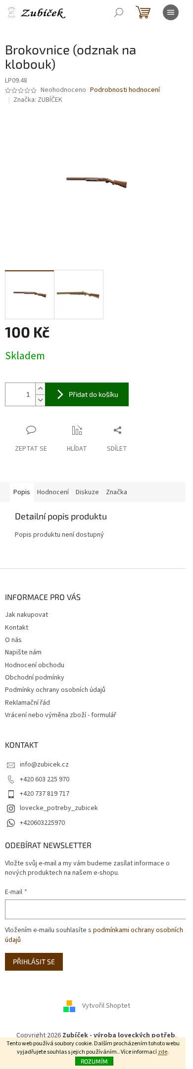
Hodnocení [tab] (53, 492)
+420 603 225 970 (44, 779)
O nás (13, 640)
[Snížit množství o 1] (40, 400)
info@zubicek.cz (44, 765)
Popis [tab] (21, 492)
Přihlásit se (34, 961)
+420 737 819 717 (44, 794)
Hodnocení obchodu (34, 665)
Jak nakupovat (26, 615)
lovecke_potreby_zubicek (59, 808)
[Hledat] (119, 12)
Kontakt (16, 628)
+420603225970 (42, 823)
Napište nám (23, 652)
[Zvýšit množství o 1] (40, 388)
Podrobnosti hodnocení (125, 90)
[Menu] (171, 12)
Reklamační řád (27, 703)
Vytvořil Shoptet (106, 1006)
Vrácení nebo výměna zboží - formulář (60, 715)
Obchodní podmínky (34, 678)
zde (162, 1052)
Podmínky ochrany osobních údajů (55, 690)
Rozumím (94, 1061)
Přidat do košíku (93, 394)
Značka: (37, 100)
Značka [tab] (116, 492)
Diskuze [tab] (87, 492)
